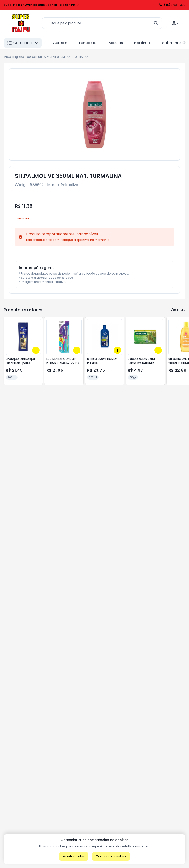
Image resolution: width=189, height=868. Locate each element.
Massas (116, 42)
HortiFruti (142, 42)
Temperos (87, 42)
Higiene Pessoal (24, 57)
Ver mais (178, 309)
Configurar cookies (111, 856)
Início (7, 57)
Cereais (60, 42)
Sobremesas (174, 42)
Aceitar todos (74, 856)
